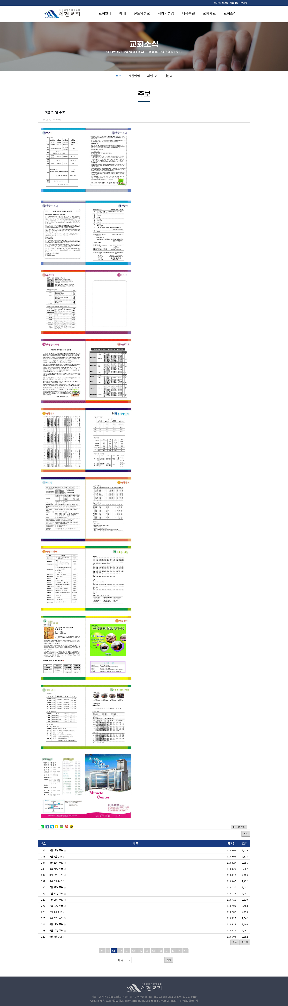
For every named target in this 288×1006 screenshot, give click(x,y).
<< (101, 951)
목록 (246, 833)
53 (127, 951)
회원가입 (234, 2)
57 (153, 951)
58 (160, 951)
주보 (118, 75)
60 (173, 951)
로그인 (225, 2)
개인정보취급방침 (188, 1000)
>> (185, 951)
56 (147, 951)
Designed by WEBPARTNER (161, 1000)
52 (120, 951)
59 (167, 951)
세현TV (152, 75)
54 (133, 951)
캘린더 (168, 75)
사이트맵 (243, 2)
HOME (217, 2)
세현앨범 (134, 75)
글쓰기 (245, 942)
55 (140, 951)
